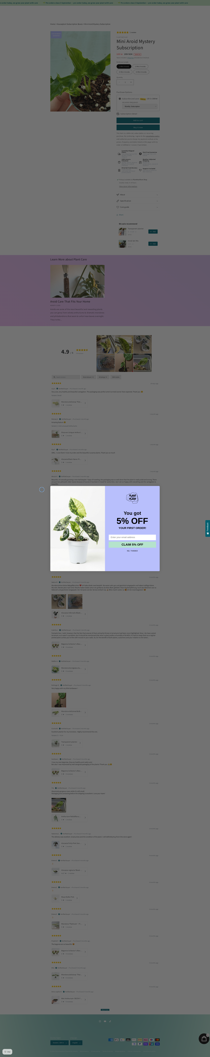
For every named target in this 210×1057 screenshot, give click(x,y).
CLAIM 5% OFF (132, 544)
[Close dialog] (42, 489)
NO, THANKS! (132, 551)
